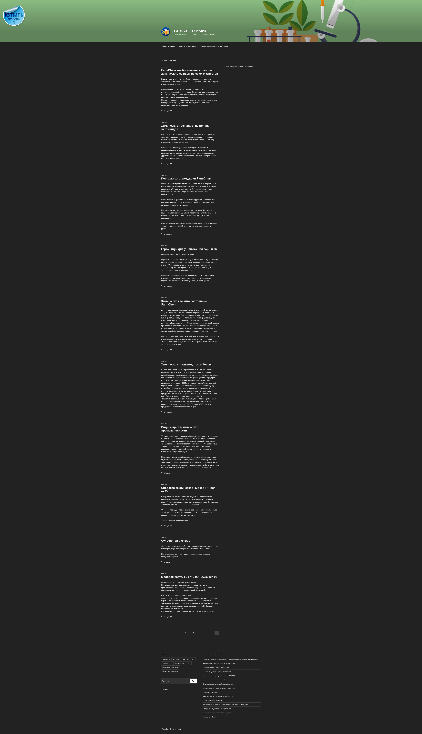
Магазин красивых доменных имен (214, 46)
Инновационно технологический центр (217, 713)
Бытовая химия (188, 659)
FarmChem (166, 659)
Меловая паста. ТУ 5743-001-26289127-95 (189, 577)
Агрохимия (176, 659)
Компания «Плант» (210, 717)
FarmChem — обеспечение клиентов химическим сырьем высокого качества (189, 71)
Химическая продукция (170, 667)
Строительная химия (182, 663)
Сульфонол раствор (175, 540)
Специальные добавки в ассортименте (217, 708)
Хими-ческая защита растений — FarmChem (184, 302)
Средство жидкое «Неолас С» (214, 700)
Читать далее (166, 110)
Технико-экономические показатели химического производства (225, 704)
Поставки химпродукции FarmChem (186, 178)
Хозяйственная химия (187, 46)
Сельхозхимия (191, 31)
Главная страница (168, 46)
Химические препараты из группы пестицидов (185, 127)
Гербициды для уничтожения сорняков (189, 249)
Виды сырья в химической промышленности (180, 428)
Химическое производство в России (187, 364)
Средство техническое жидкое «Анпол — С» (188, 489)
